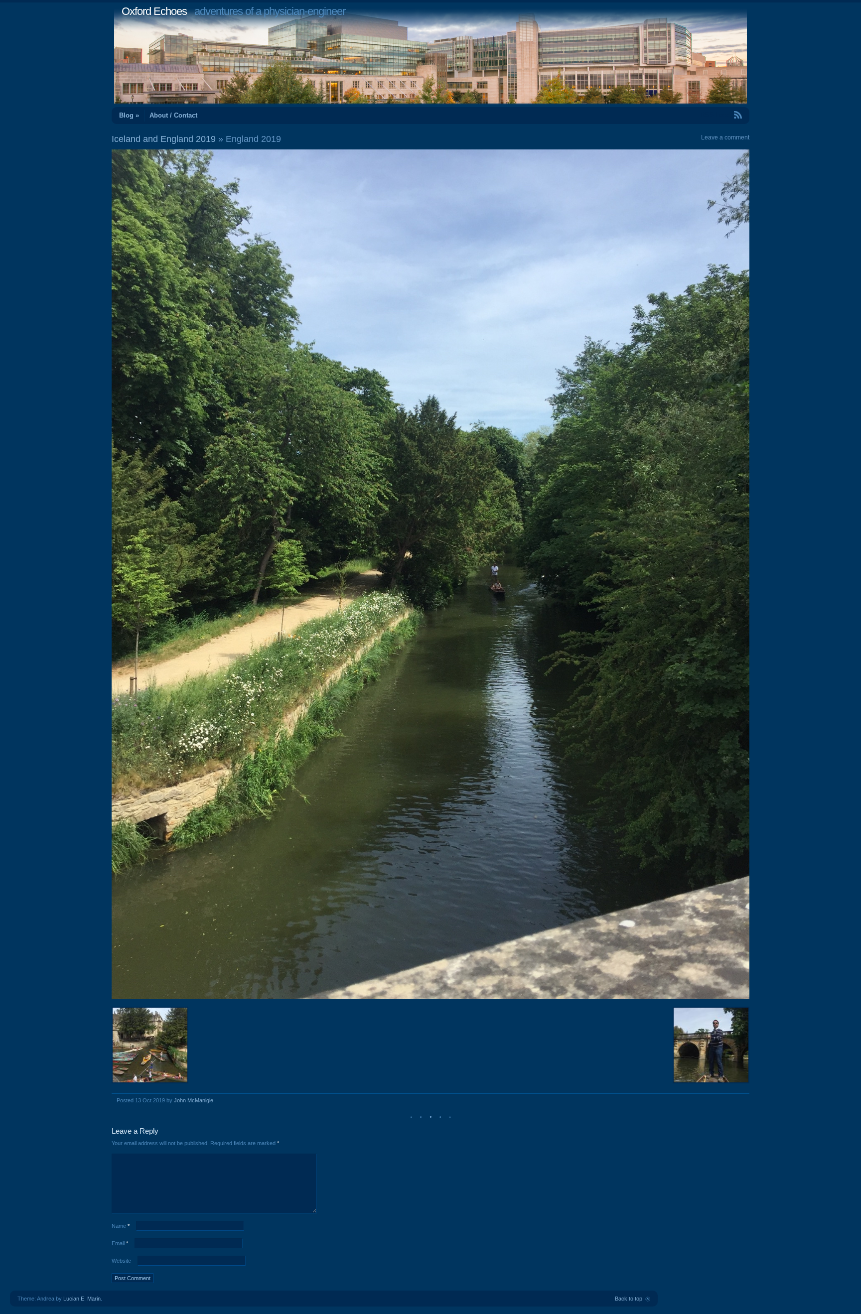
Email (120, 1243)
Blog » (129, 115)
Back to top (628, 1299)
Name (121, 1226)
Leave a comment (725, 137)
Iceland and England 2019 (164, 139)
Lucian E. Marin (82, 1299)
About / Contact (173, 115)
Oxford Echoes (154, 11)
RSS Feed (715, 115)
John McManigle (193, 1100)
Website (121, 1261)
